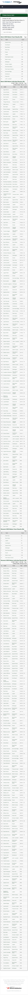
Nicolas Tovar (6, 286)
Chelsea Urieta (6, 782)
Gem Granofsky (6, 649)
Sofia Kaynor (5, 593)
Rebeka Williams (6, 900)
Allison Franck (6, 776)
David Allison (6, 482)
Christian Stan (6, 124)
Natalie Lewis (6, 700)
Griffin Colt (5, 164)
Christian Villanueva (7, 252)
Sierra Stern (5, 620)
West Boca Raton (8, 66)
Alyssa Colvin (6, 661)
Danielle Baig (6, 578)
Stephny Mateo (6, 944)
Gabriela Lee (5, 810)
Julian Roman (6, 446)
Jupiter (6, 54)
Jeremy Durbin (6, 262)
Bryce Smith (5, 332)
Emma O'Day (6, 568)
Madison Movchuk (7, 591)
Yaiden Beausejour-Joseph (7, 194)
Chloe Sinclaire (6, 874)
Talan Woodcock (6, 311)
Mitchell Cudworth (7, 393)
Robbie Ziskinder (6, 130)
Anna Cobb (5, 610)
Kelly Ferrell (5, 823)
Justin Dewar (6, 260)
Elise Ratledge (6, 603)
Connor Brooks (6, 92)
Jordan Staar (6, 678)
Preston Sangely (6, 109)
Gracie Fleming (6, 640)
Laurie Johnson (6, 383)
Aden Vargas (6, 479)
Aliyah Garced (6, 756)
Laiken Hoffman (6, 673)
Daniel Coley (5, 148)
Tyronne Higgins (6, 231)
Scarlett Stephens (7, 683)
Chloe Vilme (5, 675)
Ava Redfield (5, 927)
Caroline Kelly (6, 785)
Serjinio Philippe (6, 306)
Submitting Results (15, 981)
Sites (9, 981)
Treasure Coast (16, 101)
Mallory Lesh (6, 792)
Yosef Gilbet (5, 176)
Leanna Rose (6, 894)
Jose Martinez (6, 275)
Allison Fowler (6, 751)
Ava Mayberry (6, 937)
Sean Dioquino (6, 364)
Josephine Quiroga (7, 800)
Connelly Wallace (6, 656)
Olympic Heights (8, 64)
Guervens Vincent (7, 441)
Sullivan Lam (6, 255)
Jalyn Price (5, 99)
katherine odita (6, 840)
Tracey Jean (5, 855)
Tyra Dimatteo (6, 769)
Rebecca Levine (6, 731)
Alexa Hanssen (6, 598)
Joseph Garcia (6, 135)
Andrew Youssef (6, 236)
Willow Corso (6, 813)
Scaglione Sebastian (7, 372)
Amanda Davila (6, 815)
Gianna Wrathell (6, 628)
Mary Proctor (6, 771)
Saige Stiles (5, 908)
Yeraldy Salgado (6, 863)
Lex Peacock (6, 404)
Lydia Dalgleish (6, 651)
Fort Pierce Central (15, 287)
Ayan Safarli (5, 596)
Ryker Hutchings (6, 358)
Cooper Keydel (6, 346)
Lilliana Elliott (6, 605)
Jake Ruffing (5, 471)
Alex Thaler (5, 407)
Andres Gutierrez (6, 367)
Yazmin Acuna (6, 860)
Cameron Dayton (6, 327)
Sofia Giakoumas (6, 760)
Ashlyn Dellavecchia (6, 681)
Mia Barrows (5, 869)
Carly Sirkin (5, 934)
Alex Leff (5, 179)
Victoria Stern (6, 583)
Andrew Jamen (6, 493)
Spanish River (8, 42)
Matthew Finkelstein (7, 140)
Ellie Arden (5, 932)
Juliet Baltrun (6, 631)
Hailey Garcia (6, 728)
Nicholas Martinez (7, 375)
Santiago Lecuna (6, 518)
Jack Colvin (5, 222)
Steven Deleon (6, 433)
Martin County (8, 59)
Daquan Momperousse (6, 498)
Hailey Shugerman (7, 947)
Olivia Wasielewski (7, 773)
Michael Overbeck (7, 214)
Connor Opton (6, 211)
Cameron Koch (6, 278)
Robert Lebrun (6, 427)
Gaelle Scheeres (6, 668)
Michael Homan (6, 154)
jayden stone (6, 924)
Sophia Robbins (6, 646)
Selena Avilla (6, 843)
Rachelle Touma (6, 916)
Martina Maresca (6, 828)
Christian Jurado (6, 503)
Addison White (6, 705)
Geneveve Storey (6, 696)
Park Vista (7, 49)
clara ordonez (6, 879)
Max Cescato (6, 202)
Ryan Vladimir (6, 167)
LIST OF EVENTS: (7, 29)
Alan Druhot (5, 466)
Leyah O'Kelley (6, 698)
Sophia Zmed (6, 882)
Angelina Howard (6, 968)
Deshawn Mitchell (7, 510)
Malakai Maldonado (7, 415)
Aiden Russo (5, 104)
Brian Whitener (6, 242)
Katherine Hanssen (7, 588)
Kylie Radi (5, 919)
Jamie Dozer (6, 711)
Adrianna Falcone (6, 787)
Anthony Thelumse (7, 424)
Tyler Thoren (5, 244)
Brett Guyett (5, 121)
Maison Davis (6, 615)
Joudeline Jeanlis (6, 790)
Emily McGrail (6, 720)
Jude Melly (5, 355)
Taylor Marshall (6, 763)
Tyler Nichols (6, 257)
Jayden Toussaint (7, 413)
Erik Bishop (5, 448)
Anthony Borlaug (6, 329)
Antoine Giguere (6, 267)
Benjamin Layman (7, 197)
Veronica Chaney (6, 797)
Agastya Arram (6, 292)
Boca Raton (7, 47)
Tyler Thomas (6, 457)
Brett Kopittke (6, 490)
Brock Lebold (6, 281)
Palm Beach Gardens (9, 69)
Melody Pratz (6, 955)
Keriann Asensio (6, 748)
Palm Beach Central (9, 56)
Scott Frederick (6, 159)
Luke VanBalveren (7, 239)
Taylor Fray (5, 957)
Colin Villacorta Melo (7, 184)
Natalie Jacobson (6, 820)
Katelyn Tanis (6, 734)
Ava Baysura (5, 586)
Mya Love (5, 626)
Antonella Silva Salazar (6, 898)
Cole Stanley (5, 335)
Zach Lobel (5, 526)
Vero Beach (7, 44)
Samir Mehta (6, 189)
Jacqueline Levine (7, 653)
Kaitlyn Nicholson (6, 753)
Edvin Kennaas (6, 418)
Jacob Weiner (6, 485)
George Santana (6, 118)
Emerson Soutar (6, 436)
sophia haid (5, 914)
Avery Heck (5, 508)
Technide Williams (7, 846)
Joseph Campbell (6, 381)
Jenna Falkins (6, 670)
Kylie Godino (5, 633)
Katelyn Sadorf (6, 580)
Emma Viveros (6, 911)
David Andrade (6, 399)
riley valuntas (6, 463)
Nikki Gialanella (6, 613)
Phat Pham (5, 224)
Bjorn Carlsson (6, 349)
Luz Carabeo (5, 885)
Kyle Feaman (6, 318)
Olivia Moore (5, 742)
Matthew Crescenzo (7, 186)
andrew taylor (6, 250)
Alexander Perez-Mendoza (6, 521)
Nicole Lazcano (6, 866)
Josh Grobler (6, 199)
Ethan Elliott (5, 209)
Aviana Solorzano (6, 921)
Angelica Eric (6, 849)
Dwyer (6, 52)
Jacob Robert (6, 401)
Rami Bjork (5, 106)
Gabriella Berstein (7, 779)
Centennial (15, 262)
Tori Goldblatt (6, 963)
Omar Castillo (6, 501)
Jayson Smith (6, 269)
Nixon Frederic (6, 515)
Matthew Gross (6, 219)
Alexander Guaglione (7, 283)
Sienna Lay (5, 740)
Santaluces (7, 73)
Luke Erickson (6, 321)
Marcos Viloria (6, 315)
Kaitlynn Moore (6, 608)
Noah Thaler (5, 324)
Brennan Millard (6, 204)
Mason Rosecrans (7, 421)
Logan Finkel (5, 272)
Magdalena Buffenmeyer (6, 892)
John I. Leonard (8, 78)
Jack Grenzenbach (7, 265)
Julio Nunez (5, 438)
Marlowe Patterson (7, 930)
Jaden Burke (5, 703)
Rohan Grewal (6, 474)
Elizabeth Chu (6, 802)
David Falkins (6, 174)
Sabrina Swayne (6, 942)
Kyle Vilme (5, 454)
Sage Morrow (6, 89)
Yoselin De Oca (6, 960)
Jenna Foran (5, 807)
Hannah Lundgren (7, 723)
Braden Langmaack (7, 216)
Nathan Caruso (6, 352)
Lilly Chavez (5, 623)
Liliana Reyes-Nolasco (6, 858)
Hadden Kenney (6, 247)
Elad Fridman (6, 361)
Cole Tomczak (6, 301)
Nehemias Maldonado (5, 396)
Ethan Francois (6, 443)
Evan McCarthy (6, 390)
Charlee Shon (6, 717)
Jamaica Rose (6, 965)
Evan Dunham (6, 97)
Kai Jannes (5, 430)
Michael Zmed (6, 378)
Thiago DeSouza (6, 101)
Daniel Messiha (6, 227)
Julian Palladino (6, 343)
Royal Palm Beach (15, 250)
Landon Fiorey (6, 369)
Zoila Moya (5, 837)
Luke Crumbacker (6, 172)
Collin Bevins (6, 143)
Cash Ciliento (6, 151)
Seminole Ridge (8, 71)
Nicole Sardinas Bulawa (6, 714)
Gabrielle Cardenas (7, 618)
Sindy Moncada (6, 688)
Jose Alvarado (6, 488)
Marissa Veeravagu (7, 686)
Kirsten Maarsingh (7, 638)
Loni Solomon (6, 643)
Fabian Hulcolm (6, 341)
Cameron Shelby (6, 601)
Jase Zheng (5, 506)
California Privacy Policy (15, 980)
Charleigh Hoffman (7, 708)
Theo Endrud (5, 114)
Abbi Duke (5, 658)
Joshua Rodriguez (7, 169)
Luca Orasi (5, 289)
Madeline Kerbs (6, 795)
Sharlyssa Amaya (6, 725)
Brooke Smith (6, 818)
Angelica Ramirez (6, 834)
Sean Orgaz (5, 132)
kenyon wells (6, 295)
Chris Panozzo (6, 137)
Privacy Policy (6, 980)
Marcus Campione (7, 162)
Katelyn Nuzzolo (6, 876)
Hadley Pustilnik (6, 666)
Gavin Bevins (6, 313)
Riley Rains (5, 691)
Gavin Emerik (6, 127)
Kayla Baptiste (6, 852)
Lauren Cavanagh (6, 952)
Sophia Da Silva (6, 949)
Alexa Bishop (6, 663)
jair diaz (4, 477)
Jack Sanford (6, 495)
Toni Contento (6, 635)
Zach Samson (6, 298)
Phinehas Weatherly (7, 181)
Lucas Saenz (6, 524)
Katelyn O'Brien (6, 570)
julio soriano (5, 460)
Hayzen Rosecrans (7, 451)
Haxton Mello (6, 303)
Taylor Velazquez (6, 871)
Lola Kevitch (5, 906)
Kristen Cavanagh (6, 888)
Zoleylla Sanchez (6, 939)
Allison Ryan (5, 804)
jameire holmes (6, 338)
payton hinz (5, 745)
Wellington (7, 61)
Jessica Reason (6, 575)
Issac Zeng (5, 410)
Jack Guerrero (6, 469)
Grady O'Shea (6, 234)
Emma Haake (6, 693)
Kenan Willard (6, 94)
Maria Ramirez (6, 831)
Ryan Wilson (5, 145)
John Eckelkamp (6, 207)
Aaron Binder (6, 191)
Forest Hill (7, 76)
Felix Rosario (6, 387)
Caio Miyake (5, 157)
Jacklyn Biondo (6, 737)
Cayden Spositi (6, 308)
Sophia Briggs (6, 903)
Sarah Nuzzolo (6, 758)
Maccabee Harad (6, 116)
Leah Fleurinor (6, 826)
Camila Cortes (6, 573)
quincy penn (5, 766)
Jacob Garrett (6, 111)
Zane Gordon (6, 513)
